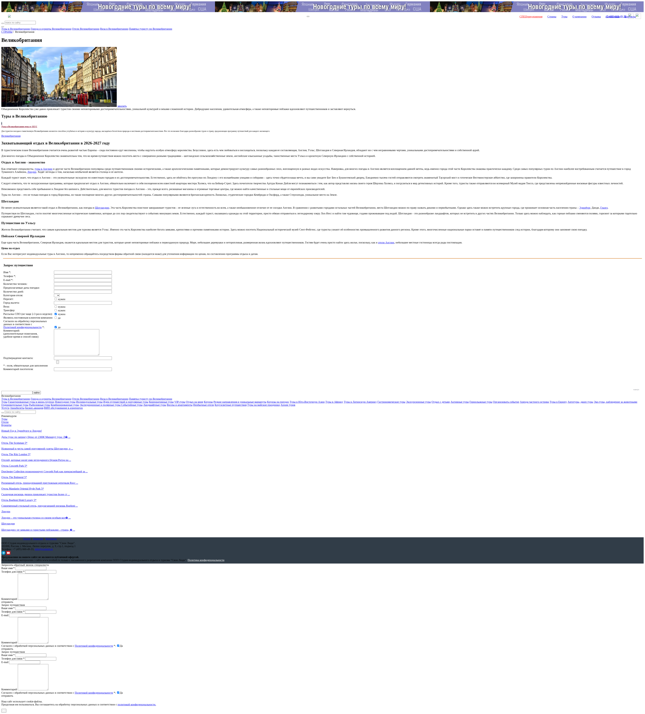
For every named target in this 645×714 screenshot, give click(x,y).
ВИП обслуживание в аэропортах (63, 408)
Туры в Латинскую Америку (360, 401)
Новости (38, 538)
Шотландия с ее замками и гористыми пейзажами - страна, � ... (38, 529)
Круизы (208, 401)
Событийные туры (132, 404)
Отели (5, 422)
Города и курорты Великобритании (51, 28)
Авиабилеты (17, 408)
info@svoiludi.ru (44, 549)
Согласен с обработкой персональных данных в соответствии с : (58, 645)
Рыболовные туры (39, 404)
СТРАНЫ (6, 31)
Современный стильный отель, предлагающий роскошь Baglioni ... (39, 505)
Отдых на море (194, 401)
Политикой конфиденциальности (22, 327)
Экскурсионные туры (418, 401)
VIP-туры (179, 401)
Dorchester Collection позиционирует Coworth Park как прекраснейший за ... (44, 471)
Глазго (604, 207)
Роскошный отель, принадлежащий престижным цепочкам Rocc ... (39, 482)
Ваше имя (8, 568)
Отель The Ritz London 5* (16, 454)
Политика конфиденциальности (206, 560)
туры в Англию (43, 168)
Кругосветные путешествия (231, 404)
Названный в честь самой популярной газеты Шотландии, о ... (37, 448)
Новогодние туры (65, 401)
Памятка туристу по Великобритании (150, 28)
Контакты (630, 16)
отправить (7, 695)
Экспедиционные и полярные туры (100, 404)
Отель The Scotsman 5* (14, 442)
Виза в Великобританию (114, 28)
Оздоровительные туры (14, 404)
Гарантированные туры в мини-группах (31, 401)
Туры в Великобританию (15, 28)
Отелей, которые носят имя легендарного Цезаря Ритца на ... (36, 460)
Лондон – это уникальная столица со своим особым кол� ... (36, 517)
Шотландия (8, 523)
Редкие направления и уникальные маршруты (239, 401)
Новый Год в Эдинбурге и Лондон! (21, 430)
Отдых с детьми (441, 401)
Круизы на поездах (278, 401)
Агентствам (612, 16)
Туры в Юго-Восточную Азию (307, 401)
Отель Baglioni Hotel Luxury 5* (18, 500)
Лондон (31, 171)
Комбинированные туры (65, 404)
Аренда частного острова (534, 401)
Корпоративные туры (161, 401)
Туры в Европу (558, 401)
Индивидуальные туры (89, 401)
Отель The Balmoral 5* (14, 477)
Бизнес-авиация (34, 408)
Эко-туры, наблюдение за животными (615, 401)
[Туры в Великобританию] (1, 123)
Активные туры (459, 401)
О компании (579, 16)
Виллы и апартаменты (179, 404)
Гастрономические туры (391, 401)
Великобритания (10, 135)
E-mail (4, 615)
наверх (636, 390)
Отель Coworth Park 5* (14, 465)
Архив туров (288, 404)
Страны (551, 16)
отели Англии (386, 242)
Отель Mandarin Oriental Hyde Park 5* (22, 488)
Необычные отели (203, 404)
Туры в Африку (334, 401)
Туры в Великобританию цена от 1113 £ (19, 126)
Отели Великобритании (85, 28)
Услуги (5, 408)
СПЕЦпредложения (531, 16)
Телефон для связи (13, 571)
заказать (122, 106)
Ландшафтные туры (154, 404)
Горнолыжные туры (480, 401)
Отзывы (596, 16)
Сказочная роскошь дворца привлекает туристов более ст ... (35, 494)
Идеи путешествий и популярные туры (125, 401)
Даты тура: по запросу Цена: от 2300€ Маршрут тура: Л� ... (35, 437)
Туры (564, 16)
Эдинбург (584, 207)
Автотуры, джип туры (580, 401)
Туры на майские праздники (263, 404)
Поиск (27, 538)
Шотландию (102, 207)
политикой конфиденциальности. (137, 704)
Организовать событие (506, 401)
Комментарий (9, 598)
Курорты (6, 425)
